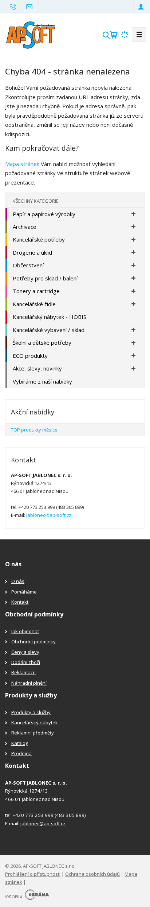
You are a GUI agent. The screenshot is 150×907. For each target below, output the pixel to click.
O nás (17, 581)
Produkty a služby (31, 712)
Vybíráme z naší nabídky (42, 381)
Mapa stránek (22, 163)
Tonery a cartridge (36, 291)
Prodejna (21, 753)
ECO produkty (30, 355)
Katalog (19, 743)
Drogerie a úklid (32, 252)
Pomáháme (24, 591)
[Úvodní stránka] (30, 33)
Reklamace (23, 672)
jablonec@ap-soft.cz (48, 515)
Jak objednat (25, 631)
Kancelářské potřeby (39, 239)
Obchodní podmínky (33, 641)
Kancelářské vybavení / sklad (48, 329)
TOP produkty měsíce (34, 429)
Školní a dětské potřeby (42, 342)
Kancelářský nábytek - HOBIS (49, 316)
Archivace (24, 226)
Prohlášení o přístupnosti (32, 874)
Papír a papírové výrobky (44, 214)
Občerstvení (28, 265)
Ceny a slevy (25, 652)
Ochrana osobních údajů (92, 874)
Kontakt (19, 602)
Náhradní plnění (29, 683)
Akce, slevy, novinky (37, 368)
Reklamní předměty (32, 732)
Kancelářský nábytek (34, 722)
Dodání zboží (25, 662)
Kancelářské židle (34, 304)
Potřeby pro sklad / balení (45, 278)
